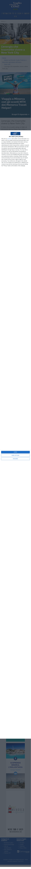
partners (9, 138)
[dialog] (15, 434)
